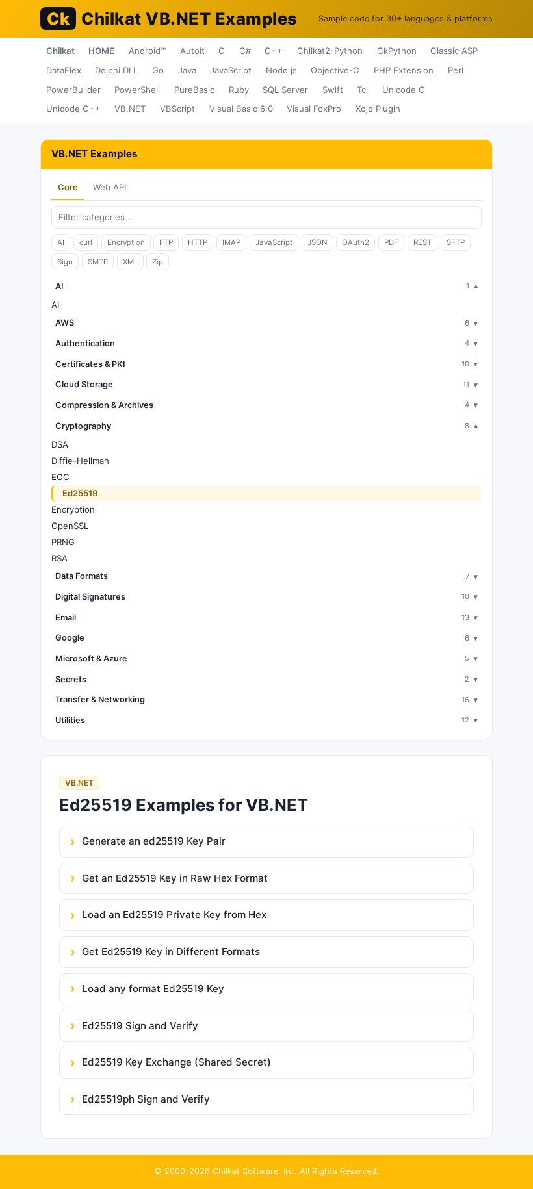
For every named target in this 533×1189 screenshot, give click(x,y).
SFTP (456, 242)
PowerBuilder (73, 89)
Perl (455, 70)
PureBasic (194, 89)
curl (85, 242)
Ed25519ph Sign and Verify (146, 1099)
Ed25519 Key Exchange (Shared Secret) (176, 1062)
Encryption (126, 242)
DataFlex (63, 70)
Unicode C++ (73, 108)
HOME (101, 50)
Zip (157, 261)
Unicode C (403, 89)
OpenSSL (69, 525)
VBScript (177, 108)
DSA (59, 444)
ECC (60, 477)
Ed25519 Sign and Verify (140, 1025)
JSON (317, 242)
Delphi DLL (116, 70)
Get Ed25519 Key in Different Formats (171, 951)
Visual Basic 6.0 (241, 108)
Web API (109, 187)
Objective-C (335, 70)
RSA (59, 558)
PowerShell (137, 89)
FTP (166, 242)
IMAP (231, 242)
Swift (332, 89)
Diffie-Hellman (80, 460)
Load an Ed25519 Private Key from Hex (174, 914)
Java (187, 70)
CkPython (397, 50)
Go (158, 70)
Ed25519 (80, 493)
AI (60, 242)
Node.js (281, 70)
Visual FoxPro (314, 108)
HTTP (197, 242)
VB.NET (130, 108)
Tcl (362, 89)
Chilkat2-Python (330, 50)
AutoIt (192, 50)
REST (422, 242)
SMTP (98, 261)
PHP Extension (404, 70)
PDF (391, 242)
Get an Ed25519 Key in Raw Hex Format (175, 878)
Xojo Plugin (378, 108)
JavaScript (231, 70)
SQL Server (285, 89)
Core (68, 187)
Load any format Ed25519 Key (153, 988)
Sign (65, 261)
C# (245, 50)
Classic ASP (454, 50)
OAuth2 (355, 242)
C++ (274, 50)
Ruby (239, 89)
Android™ (147, 50)
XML (130, 261)
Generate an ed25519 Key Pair (154, 841)
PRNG (63, 542)
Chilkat (60, 50)
